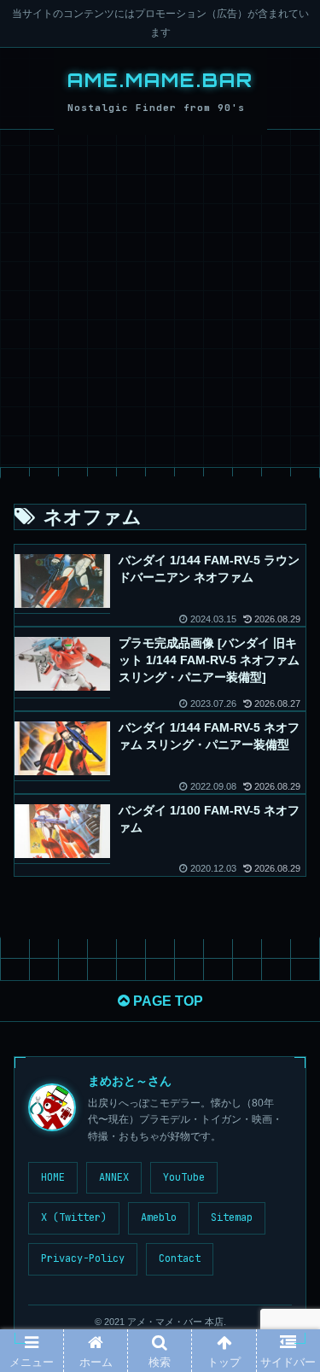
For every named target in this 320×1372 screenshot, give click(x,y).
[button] (285, 1359)
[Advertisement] (160, 298)
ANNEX (114, 1177)
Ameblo (159, 1217)
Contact (180, 1258)
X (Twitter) (74, 1217)
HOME (53, 1177)
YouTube (184, 1177)
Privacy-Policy (83, 1258)
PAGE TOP (166, 1001)
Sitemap (232, 1217)
